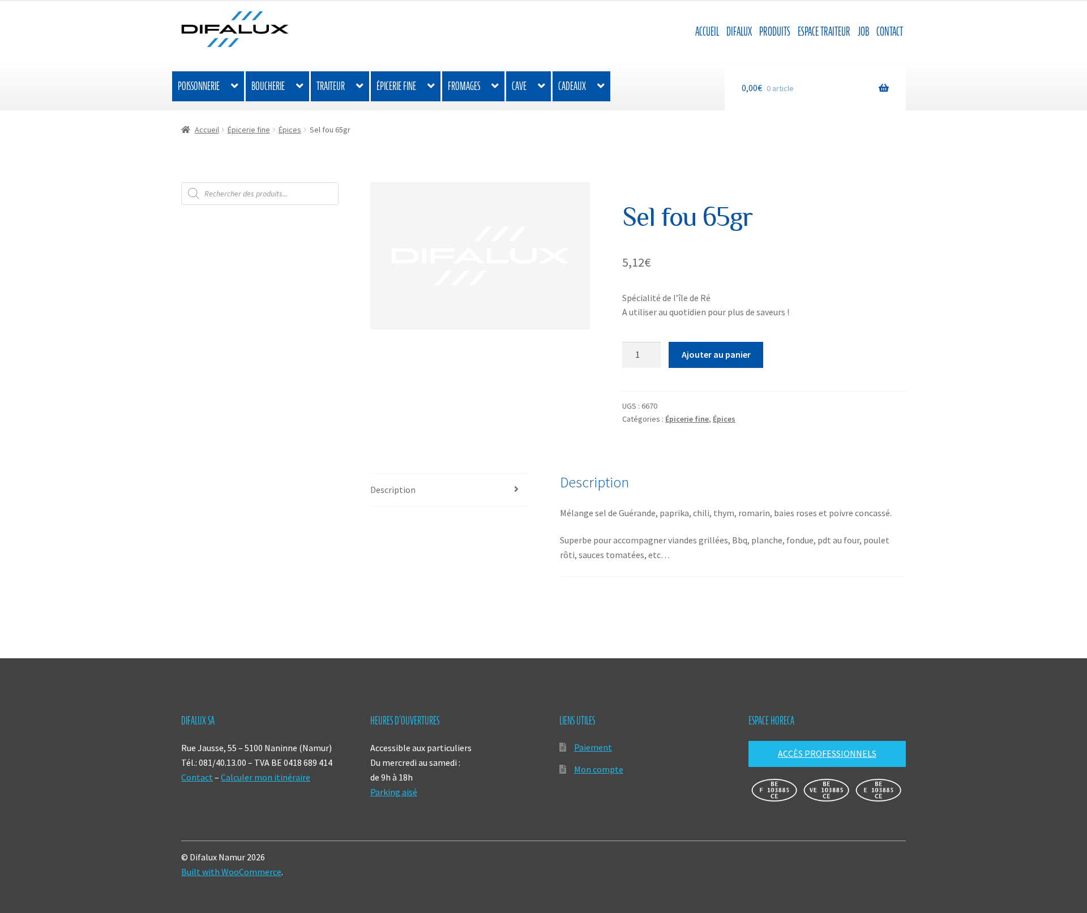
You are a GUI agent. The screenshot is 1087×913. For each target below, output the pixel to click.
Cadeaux (572, 86)
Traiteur (330, 86)
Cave (519, 86)
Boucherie (268, 86)
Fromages (464, 86)
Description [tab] (393, 489)
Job (863, 31)
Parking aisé (393, 792)
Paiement (593, 747)
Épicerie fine (396, 86)
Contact (889, 31)
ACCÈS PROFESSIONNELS (827, 753)
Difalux (739, 31)
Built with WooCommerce (231, 871)
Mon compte (598, 769)
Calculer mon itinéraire (265, 777)
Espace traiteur (824, 31)
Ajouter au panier (716, 354)
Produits (774, 31)
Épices (290, 130)
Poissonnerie (199, 86)
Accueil (707, 31)
